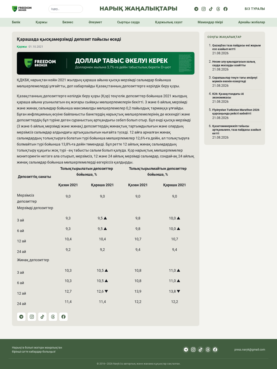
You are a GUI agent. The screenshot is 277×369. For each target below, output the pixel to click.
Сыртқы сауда (128, 22)
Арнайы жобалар (251, 22)
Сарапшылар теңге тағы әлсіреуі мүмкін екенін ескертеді (234, 79)
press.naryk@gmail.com (249, 349)
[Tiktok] (211, 9)
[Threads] (218, 9)
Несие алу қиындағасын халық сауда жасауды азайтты (233, 63)
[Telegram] (196, 9)
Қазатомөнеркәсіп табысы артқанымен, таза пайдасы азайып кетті (236, 129)
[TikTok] (42, 316)
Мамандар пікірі (210, 22)
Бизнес (67, 22)
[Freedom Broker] (21, 9)
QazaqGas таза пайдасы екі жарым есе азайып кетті (236, 47)
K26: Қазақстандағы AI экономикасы (228, 95)
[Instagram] (203, 9)
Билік (16, 22)
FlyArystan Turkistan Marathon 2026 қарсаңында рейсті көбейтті (235, 111)
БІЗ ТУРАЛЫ (255, 9)
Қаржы (41, 22)
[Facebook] (225, 9)
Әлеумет (95, 22)
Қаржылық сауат (169, 22)
